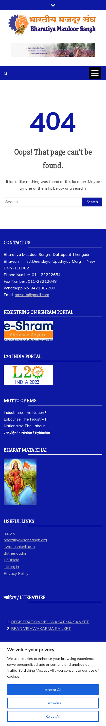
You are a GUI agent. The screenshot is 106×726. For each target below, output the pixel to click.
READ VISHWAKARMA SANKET (41, 628)
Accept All (53, 689)
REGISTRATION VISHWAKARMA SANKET (50, 621)
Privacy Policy (16, 573)
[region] (53, 684)
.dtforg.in (11, 566)
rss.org (9, 533)
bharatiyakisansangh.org (25, 539)
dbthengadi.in (15, 553)
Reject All (53, 716)
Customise (53, 703)
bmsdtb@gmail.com (32, 294)
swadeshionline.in (19, 546)
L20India (11, 559)
